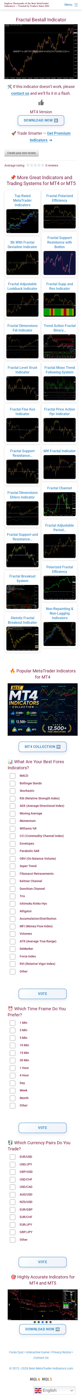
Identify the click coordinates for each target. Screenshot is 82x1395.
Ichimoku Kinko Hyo (33, 903)
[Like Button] (41, 102)
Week (23, 1090)
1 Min (23, 1023)
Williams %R (28, 828)
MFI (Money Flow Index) (36, 926)
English (49, 1390)
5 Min (23, 1038)
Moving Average (31, 813)
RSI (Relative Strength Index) (40, 798)
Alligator (26, 911)
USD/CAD (26, 1187)
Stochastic (27, 791)
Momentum (28, 821)
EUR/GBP (26, 1209)
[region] (43, 1306)
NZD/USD (26, 1202)
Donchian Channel (32, 889)
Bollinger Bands (31, 783)
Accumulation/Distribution (38, 919)
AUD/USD (26, 1194)
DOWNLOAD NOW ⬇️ (41, 120)
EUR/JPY (26, 1225)
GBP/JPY (26, 1232)
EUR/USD (26, 1157)
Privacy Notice (61, 1352)
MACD (24, 776)
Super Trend (28, 866)
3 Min (23, 1030)
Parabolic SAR (29, 851)
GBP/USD (26, 1172)
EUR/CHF (26, 1217)
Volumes (26, 934)
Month (24, 1098)
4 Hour (24, 1075)
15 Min (24, 1053)
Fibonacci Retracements (37, 874)
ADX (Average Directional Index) (42, 806)
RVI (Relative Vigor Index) (37, 964)
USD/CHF (26, 1179)
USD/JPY (26, 1164)
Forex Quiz (16, 1352)
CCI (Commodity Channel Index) (42, 836)
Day (22, 1083)
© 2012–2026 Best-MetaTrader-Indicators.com (41, 1368)
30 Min (24, 1060)
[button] (9, 1304)
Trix (22, 896)
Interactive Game (37, 1352)
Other (24, 971)
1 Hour (24, 1068)
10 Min (24, 1045)
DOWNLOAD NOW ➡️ (42, 1329)
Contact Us (41, 1358)
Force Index (28, 956)
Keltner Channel (31, 881)
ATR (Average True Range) (38, 941)
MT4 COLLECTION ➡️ (43, 747)
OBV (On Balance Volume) (38, 859)
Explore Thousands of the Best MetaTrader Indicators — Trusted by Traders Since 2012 (26, 4)
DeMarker (26, 949)
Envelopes (27, 843)
